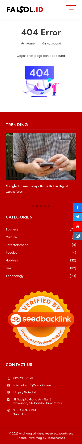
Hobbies (41, 261)
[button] (33, 206)
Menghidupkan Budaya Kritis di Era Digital (37, 186)
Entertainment (41, 245)
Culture (41, 237)
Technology (41, 276)
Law (41, 268)
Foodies (41, 253)
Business (41, 230)
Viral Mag (35, 438)
